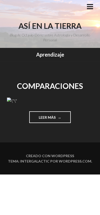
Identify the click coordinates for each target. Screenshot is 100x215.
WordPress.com (75, 161)
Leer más (53, 119)
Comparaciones (50, 85)
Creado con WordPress (50, 156)
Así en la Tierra (50, 25)
